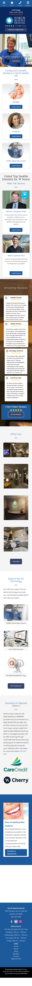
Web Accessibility (24, 971)
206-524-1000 (16, 12)
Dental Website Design (11, 973)
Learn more (16, 107)
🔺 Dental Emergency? (16, 14)
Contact (16, 956)
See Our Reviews (16, 414)
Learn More (16, 61)
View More (16, 561)
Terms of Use (14, 971)
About (16, 949)
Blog (16, 951)
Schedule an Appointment (11, 852)
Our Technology (16, 686)
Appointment (16, 959)
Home (16, 946)
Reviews (16, 954)
